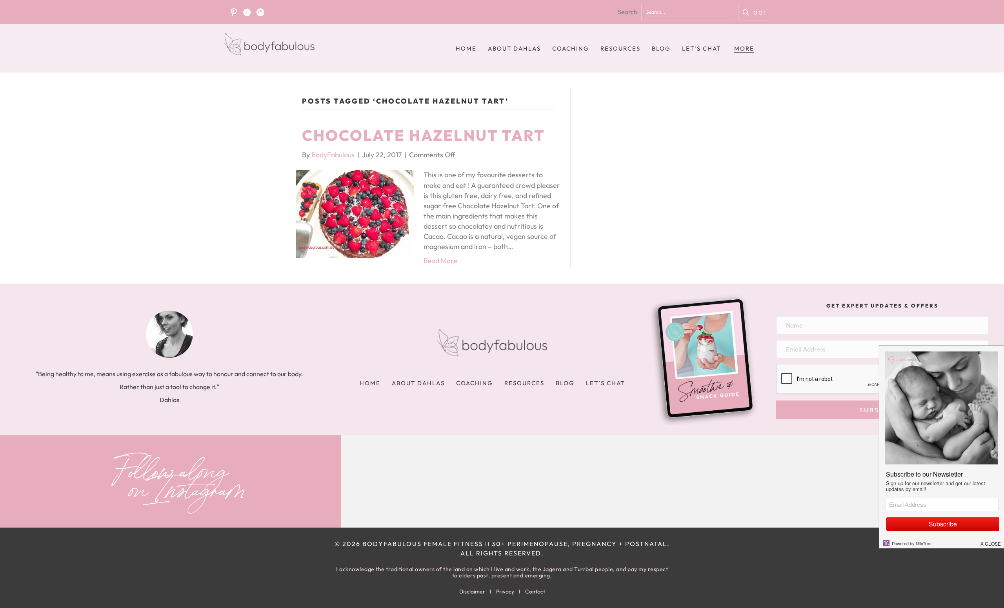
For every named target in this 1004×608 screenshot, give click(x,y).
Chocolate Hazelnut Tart (423, 135)
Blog (661, 48)
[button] (754, 12)
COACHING (570, 48)
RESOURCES (620, 48)
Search (627, 12)
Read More (440, 260)
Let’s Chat (701, 48)
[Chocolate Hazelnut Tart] (355, 213)
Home (466, 48)
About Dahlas (514, 48)
